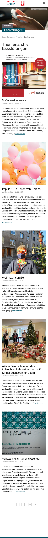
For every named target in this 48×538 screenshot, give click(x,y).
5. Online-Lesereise (14, 100)
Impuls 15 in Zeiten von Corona (21, 189)
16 (30, 505)
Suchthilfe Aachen (8, 37)
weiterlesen (20, 133)
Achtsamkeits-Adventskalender (21, 458)
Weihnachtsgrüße (13, 277)
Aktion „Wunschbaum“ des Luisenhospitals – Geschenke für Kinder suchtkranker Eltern (22, 369)
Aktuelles (19, 37)
